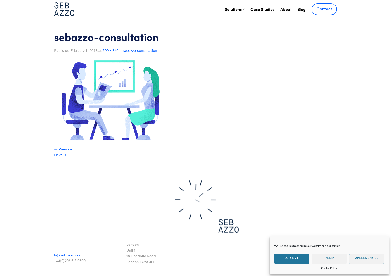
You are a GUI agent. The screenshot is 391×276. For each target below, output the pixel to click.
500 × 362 (111, 50)
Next (60, 155)
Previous (63, 149)
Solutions (233, 9)
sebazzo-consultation (140, 50)
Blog (301, 9)
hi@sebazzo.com (68, 254)
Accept (292, 258)
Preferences (367, 258)
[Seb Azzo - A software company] (64, 9)
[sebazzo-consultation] (110, 100)
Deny (329, 258)
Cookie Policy (329, 268)
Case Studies (262, 9)
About (285, 9)
